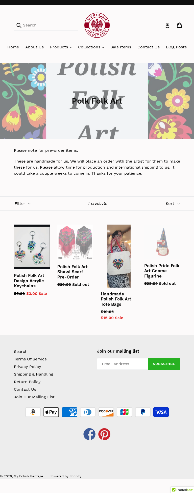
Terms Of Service (30, 359)
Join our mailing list (118, 351)
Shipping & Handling (33, 374)
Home (13, 47)
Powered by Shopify (65, 476)
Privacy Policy (27, 366)
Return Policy (27, 381)
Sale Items (120, 47)
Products (59, 47)
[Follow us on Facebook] (89, 434)
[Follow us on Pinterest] (104, 434)
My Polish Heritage (28, 476)
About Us (34, 47)
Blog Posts (176, 47)
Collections (90, 47)
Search (21, 351)
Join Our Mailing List (34, 396)
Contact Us (148, 47)
